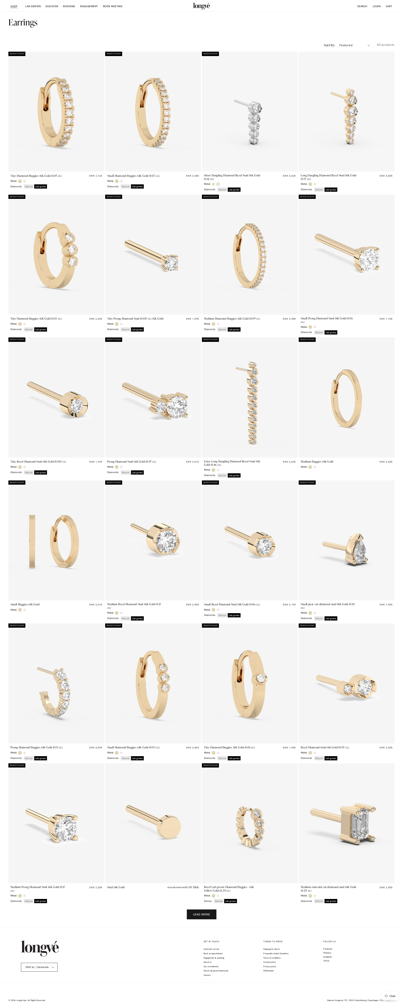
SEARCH (362, 6)
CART (389, 6)
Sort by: (329, 45)
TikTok (326, 961)
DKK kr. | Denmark (37, 967)
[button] (14, 6)
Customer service (211, 949)
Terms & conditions (271, 957)
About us (208, 962)
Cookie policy (269, 962)
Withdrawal (268, 970)
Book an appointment (213, 953)
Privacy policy (269, 966)
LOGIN (375, 6)
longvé (19, 1000)
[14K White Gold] (24, 181)
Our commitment (211, 966)
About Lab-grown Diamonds (216, 970)
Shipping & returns (271, 949)
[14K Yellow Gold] (20, 181)
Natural (29, 186)
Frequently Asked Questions (275, 953)
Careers (207, 975)
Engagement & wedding (214, 957)
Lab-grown (40, 186)
